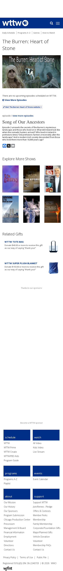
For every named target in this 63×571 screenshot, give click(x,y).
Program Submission (14, 515)
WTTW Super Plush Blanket (21, 263)
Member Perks (40, 515)
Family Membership (42, 523)
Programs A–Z (24, 33)
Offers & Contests (42, 511)
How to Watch (49, 33)
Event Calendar (40, 479)
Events (38, 473)
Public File (41, 557)
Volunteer (8, 540)
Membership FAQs (42, 545)
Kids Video (38, 447)
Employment (10, 536)
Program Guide (11, 460)
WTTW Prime (10, 447)
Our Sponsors (11, 511)
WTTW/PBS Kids (11, 456)
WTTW (7, 443)
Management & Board (15, 528)
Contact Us (9, 549)
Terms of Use (26, 557)
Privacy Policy (9, 557)
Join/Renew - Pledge (42, 506)
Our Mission (10, 502)
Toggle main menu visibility (59, 23)
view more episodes (23, 115)
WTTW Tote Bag (14, 241)
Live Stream (38, 451)
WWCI (53, 563)
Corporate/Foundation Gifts (46, 528)
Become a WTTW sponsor (31, 423)
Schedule (10, 437)
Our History (9, 506)
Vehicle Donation (41, 536)
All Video (37, 443)
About (8, 496)
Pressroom (9, 523)
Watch (37, 437)
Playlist (7, 483)
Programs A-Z (10, 479)
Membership (39, 519)
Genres (36, 33)
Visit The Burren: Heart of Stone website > (23, 107)
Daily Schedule (8, 33)
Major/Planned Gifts (42, 532)
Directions (9, 545)
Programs (11, 473)
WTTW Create (10, 451)
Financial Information (14, 532)
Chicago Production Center (17, 519)
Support (39, 496)
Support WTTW (40, 502)
